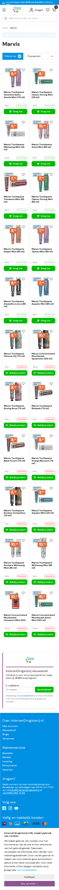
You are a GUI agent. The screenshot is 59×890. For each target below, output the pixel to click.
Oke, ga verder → (29, 883)
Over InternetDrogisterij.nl (22, 720)
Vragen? (8, 779)
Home (5, 28)
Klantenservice (13, 747)
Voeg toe (17, 111)
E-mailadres (12, 685)
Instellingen (29, 877)
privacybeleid (26, 695)
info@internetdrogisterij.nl (25, 790)
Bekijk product (17, 372)
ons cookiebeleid (26, 870)
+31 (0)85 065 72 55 (13, 793)
